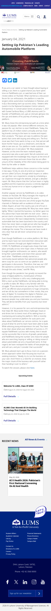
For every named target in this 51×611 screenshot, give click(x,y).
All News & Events (35, 439)
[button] (38, 17)
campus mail (31, 541)
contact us (9, 546)
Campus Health (28, 6)
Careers (8, 551)
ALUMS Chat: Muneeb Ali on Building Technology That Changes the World (20, 408)
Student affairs (11, 533)
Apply (13, 3)
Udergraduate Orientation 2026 (11, 6)
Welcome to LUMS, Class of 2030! (18, 386)
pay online (9, 541)
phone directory (32, 536)
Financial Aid (29, 3)
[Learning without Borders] (8, 21)
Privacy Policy (10, 554)
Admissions (20, 3)
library (8, 538)
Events (41, 6)
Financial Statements (34, 533)
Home (4, 30)
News (36, 6)
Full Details (10, 396)
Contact (47, 6)
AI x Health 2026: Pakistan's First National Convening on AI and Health (24, 483)
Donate (37, 3)
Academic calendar (12, 536)
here (32, 368)
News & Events (12, 30)
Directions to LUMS (12, 549)
